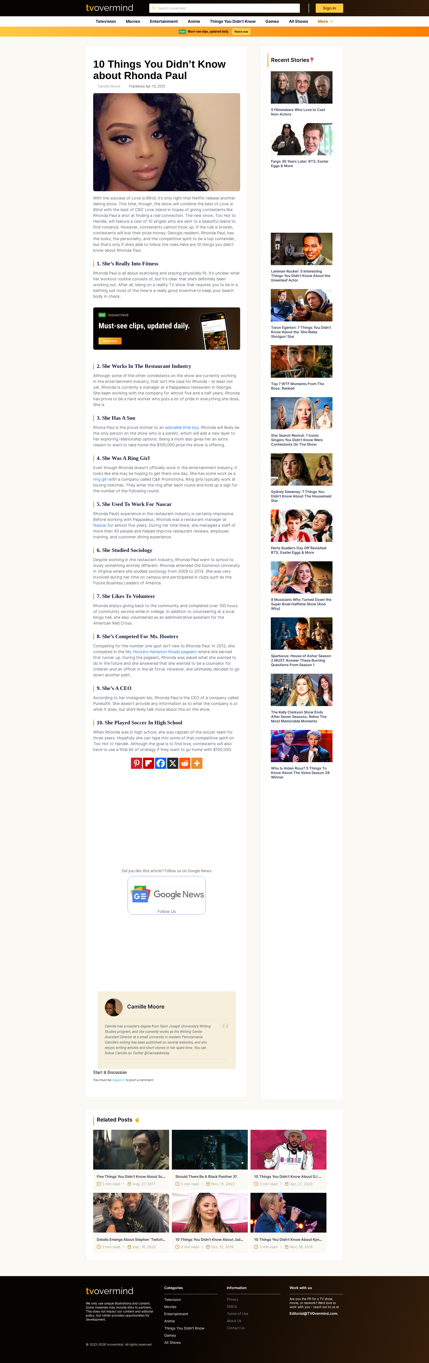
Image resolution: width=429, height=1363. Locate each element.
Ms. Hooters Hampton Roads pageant (161, 651)
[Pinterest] (136, 763)
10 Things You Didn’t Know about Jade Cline (213, 1239)
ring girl (100, 479)
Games (272, 21)
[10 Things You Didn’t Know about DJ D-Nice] (288, 1150)
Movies (133, 21)
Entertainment (164, 21)
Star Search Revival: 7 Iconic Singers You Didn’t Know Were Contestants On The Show (297, 440)
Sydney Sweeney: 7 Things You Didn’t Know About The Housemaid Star (301, 496)
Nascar (100, 525)
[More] (196, 763)
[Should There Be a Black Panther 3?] (210, 1150)
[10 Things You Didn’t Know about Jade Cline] (210, 1213)
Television (106, 21)
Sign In (329, 8)
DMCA (232, 1306)
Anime (194, 21)
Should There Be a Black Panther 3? (206, 1176)
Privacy (232, 1299)
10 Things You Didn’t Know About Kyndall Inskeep (297, 1239)
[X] (172, 763)
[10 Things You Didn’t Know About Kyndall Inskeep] (288, 1213)
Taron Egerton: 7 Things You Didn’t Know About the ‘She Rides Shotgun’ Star (301, 332)
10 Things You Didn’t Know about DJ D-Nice (292, 1176)
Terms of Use (237, 1314)
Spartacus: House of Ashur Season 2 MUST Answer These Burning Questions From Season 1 (301, 660)
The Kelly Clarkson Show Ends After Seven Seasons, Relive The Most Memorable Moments (298, 716)
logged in (118, 1080)
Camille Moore (109, 86)
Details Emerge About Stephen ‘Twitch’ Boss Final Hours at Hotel (152, 1239)
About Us (234, 1321)
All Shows (298, 21)
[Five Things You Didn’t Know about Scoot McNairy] (131, 1150)
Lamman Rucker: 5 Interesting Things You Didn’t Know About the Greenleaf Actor (300, 275)
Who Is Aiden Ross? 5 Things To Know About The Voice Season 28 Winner (300, 772)
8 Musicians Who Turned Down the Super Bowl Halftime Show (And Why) (301, 604)
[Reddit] (184, 763)
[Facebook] (160, 763)
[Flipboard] (148, 763)
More (323, 21)
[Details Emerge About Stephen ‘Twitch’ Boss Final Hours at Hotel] (131, 1213)
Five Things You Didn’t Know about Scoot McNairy (140, 1176)
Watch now (241, 31)
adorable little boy (182, 427)
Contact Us (236, 1328)
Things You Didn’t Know (233, 21)
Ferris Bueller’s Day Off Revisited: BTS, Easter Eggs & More (299, 550)
